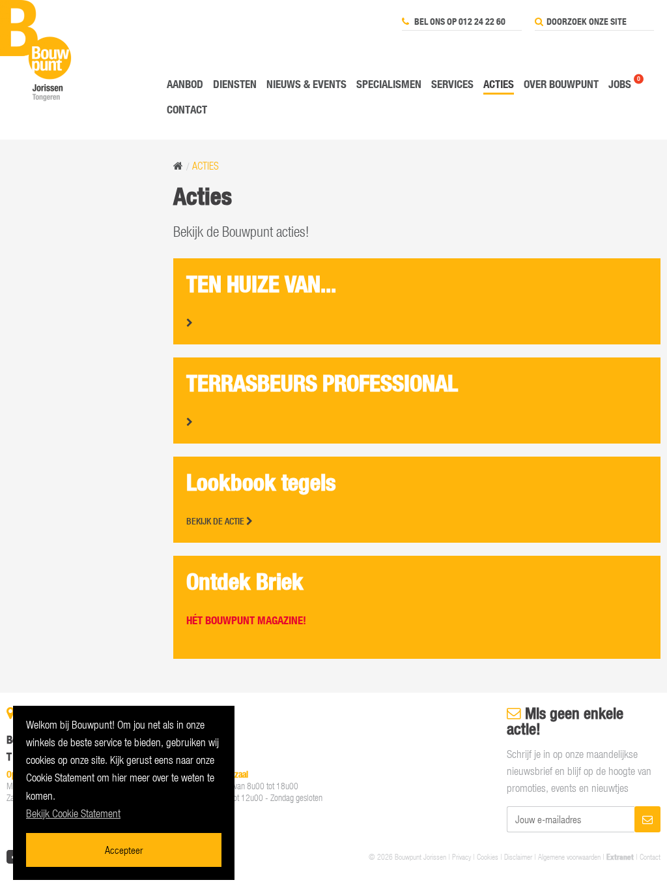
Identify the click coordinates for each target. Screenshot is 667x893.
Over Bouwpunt (561, 84)
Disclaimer (518, 856)
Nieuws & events (306, 84)
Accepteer (124, 849)
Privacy (461, 856)
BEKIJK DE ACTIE (216, 521)
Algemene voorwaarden (569, 856)
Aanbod (185, 84)
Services (452, 84)
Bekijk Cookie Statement (73, 813)
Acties (498, 84)
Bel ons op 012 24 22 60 (458, 21)
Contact (187, 109)
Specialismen (388, 84)
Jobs (619, 84)
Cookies (487, 856)
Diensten (235, 84)
